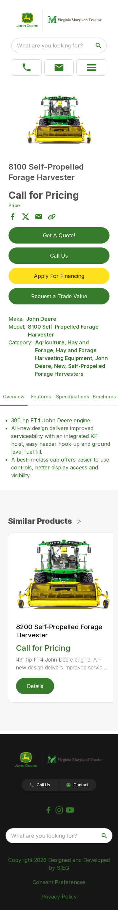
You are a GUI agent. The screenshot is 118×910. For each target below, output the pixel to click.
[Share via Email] (39, 217)
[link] (27, 67)
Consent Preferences (59, 882)
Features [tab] (41, 396)
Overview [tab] (14, 396)
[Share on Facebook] (12, 217)
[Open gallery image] (59, 119)
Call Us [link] (59, 255)
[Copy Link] (52, 217)
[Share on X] (26, 217)
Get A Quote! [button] (59, 235)
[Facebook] (48, 810)
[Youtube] (70, 810)
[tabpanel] (59, 120)
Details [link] (35, 686)
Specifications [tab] (72, 396)
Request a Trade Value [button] (59, 296)
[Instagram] (59, 810)
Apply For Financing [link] (59, 276)
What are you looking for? (50, 45)
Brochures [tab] (104, 396)
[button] (59, 67)
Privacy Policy (59, 896)
